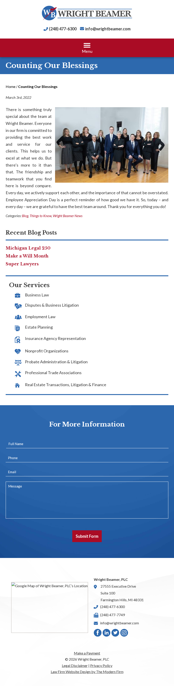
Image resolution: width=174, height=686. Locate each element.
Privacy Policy (101, 665)
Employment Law (40, 316)
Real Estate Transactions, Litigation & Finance (65, 384)
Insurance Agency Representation (55, 338)
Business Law (37, 294)
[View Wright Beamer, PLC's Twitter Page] (115, 634)
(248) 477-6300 (63, 28)
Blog (25, 216)
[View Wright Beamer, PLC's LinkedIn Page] (107, 634)
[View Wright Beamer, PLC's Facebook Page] (98, 634)
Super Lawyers (22, 264)
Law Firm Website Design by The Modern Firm (87, 671)
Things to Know (40, 216)
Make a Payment (87, 653)
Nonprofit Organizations (46, 350)
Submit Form (87, 536)
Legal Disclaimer (75, 665)
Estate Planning (39, 327)
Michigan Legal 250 (28, 248)
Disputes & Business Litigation (52, 305)
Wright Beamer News (67, 216)
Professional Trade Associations (53, 372)
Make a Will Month (27, 256)
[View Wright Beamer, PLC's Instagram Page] (124, 634)
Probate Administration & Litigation (56, 361)
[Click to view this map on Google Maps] (49, 607)
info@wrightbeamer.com (107, 28)
